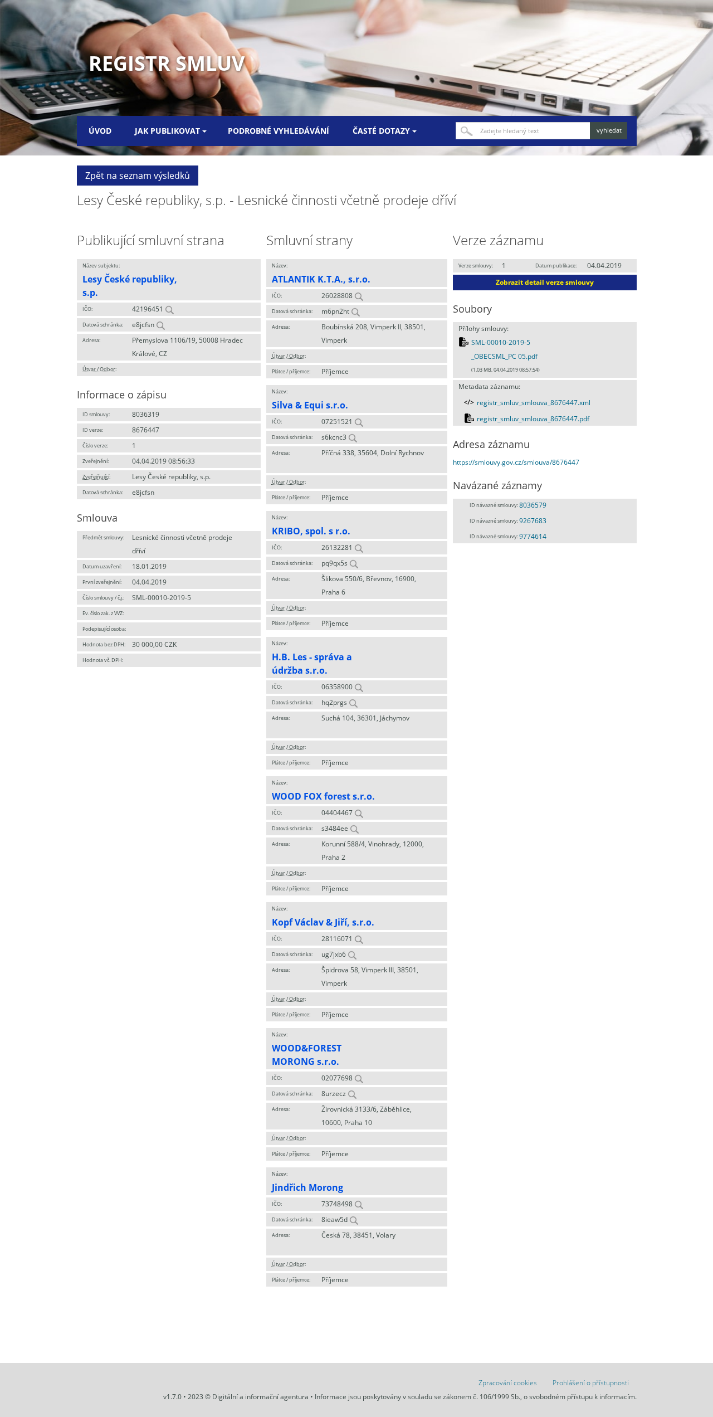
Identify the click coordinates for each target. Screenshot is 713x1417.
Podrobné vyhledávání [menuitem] (278, 130)
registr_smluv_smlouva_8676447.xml (533, 402)
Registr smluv (167, 63)
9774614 (532, 536)
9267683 (532, 521)
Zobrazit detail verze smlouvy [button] (545, 282)
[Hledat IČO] (169, 309)
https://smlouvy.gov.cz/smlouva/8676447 (516, 462)
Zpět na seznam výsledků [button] (137, 175)
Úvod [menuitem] (100, 130)
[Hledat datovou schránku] (160, 324)
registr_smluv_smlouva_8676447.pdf (533, 419)
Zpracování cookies (507, 1382)
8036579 (532, 505)
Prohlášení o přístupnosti (591, 1382)
